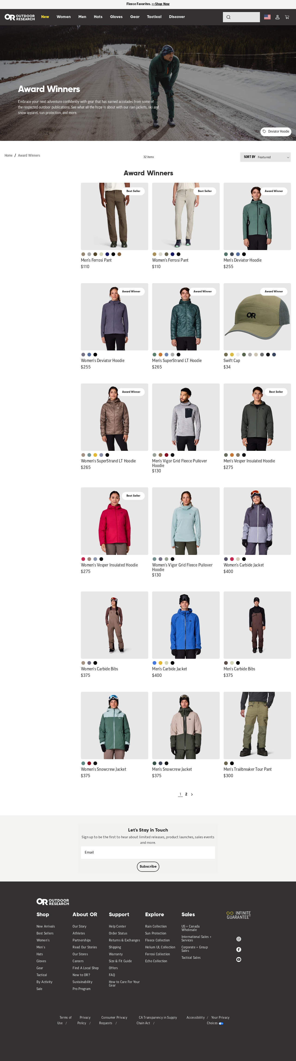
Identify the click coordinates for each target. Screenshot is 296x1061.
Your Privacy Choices (218, 1020)
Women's (43, 940)
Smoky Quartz (83, 354)
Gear (40, 968)
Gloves (41, 961)
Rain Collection (156, 926)
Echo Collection (156, 961)
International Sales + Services (196, 938)
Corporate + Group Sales (195, 949)
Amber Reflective (232, 354)
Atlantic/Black (160, 763)
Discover (177, 17)
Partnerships (82, 940)
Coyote (119, 254)
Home (8, 156)
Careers (78, 961)
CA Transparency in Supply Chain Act (157, 1020)
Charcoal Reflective (262, 354)
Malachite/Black (226, 254)
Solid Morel (83, 254)
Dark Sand (154, 254)
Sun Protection (155, 933)
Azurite (154, 663)
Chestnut (226, 663)
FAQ (112, 975)
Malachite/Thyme (83, 763)
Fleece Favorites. (139, 4)
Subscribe (148, 867)
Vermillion (166, 455)
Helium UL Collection (160, 947)
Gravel (238, 455)
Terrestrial (89, 559)
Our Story (79, 926)
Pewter (89, 254)
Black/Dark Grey (268, 354)
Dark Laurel (226, 455)
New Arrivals (46, 926)
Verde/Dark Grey (244, 354)
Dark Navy (107, 254)
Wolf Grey (172, 354)
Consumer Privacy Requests (113, 1020)
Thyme (89, 455)
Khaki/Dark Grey (256, 354)
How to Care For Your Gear (124, 984)
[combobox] (241, 17)
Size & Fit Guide (120, 961)
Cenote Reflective (274, 354)
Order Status (118, 933)
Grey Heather (154, 455)
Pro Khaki (101, 254)
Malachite (154, 354)
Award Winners (29, 156)
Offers (113, 968)
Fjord (95, 559)
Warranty (116, 954)
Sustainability (82, 982)
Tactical (42, 975)
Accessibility (196, 1018)
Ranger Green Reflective (226, 354)
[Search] (215, 17)
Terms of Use (64, 1020)
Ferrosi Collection (157, 954)
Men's (41, 947)
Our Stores (80, 954)
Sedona (160, 354)
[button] (287, 17)
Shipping (115, 947)
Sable (83, 455)
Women (64, 17)
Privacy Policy (84, 1020)
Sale (40, 989)
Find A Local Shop (86, 968)
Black (178, 254)
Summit (101, 455)
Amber (95, 455)
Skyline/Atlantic (238, 254)
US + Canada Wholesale (191, 928)
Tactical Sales (191, 958)
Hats (40, 954)
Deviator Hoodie (278, 131)
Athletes (79, 933)
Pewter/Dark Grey (250, 354)
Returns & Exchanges (124, 940)
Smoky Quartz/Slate (226, 559)
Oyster (238, 559)
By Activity (45, 982)
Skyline (166, 354)
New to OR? (81, 975)
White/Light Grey (238, 354)
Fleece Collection (157, 940)
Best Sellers (45, 933)
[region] (148, 4)
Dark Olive (95, 254)
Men (82, 17)
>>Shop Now (161, 4)
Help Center (117, 926)
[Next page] (192, 794)
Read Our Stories (85, 947)
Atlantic (232, 254)
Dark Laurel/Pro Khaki (154, 763)
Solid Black (113, 254)
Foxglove (83, 559)
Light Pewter (160, 254)
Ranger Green (166, 254)
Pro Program (81, 989)
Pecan (160, 455)
